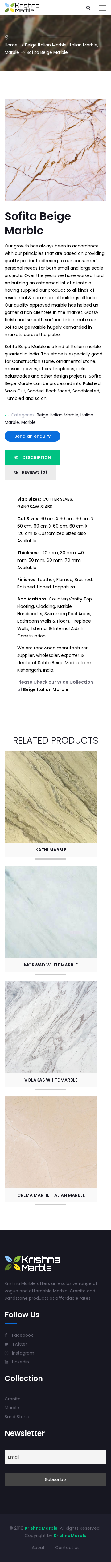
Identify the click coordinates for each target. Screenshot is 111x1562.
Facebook (22, 1335)
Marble (12, 52)
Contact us (67, 1547)
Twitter (19, 1344)
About (38, 1547)
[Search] (88, 7)
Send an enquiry (32, 436)
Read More (50, 796)
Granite (13, 1399)
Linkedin (20, 1362)
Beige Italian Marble (46, 45)
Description (36, 457)
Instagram (22, 1353)
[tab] (32, 457)
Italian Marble (83, 45)
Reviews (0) (34, 472)
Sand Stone (17, 1417)
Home (11, 45)
